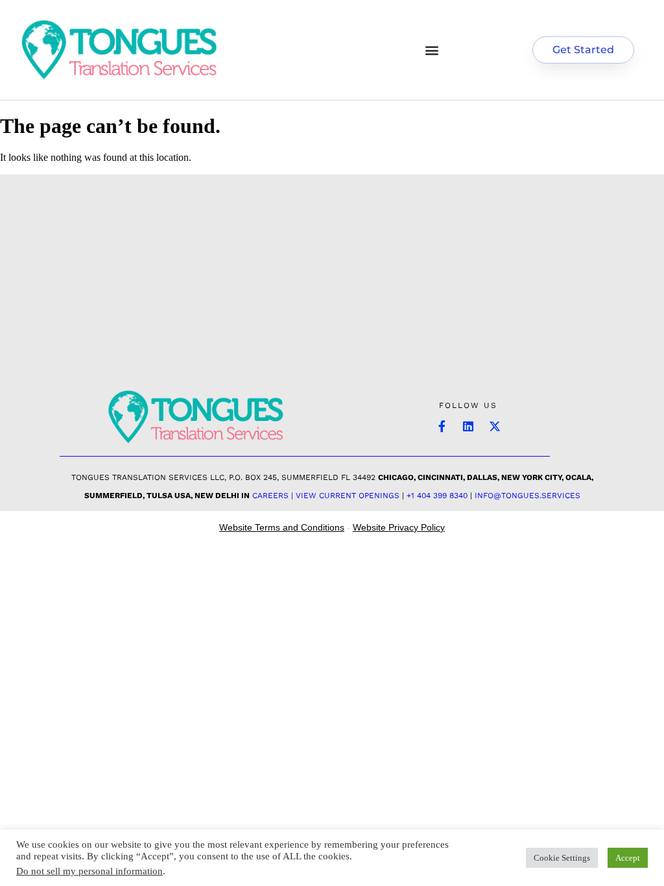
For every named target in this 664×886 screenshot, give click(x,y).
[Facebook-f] (441, 426)
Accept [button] (627, 858)
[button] (431, 49)
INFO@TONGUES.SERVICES (527, 495)
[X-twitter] (494, 426)
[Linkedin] (468, 426)
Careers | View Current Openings (325, 495)
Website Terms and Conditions (281, 527)
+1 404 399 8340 (437, 495)
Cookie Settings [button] (562, 858)
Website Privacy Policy (399, 527)
